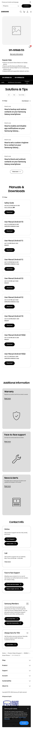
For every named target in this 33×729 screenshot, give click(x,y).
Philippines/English (7, 696)
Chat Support (11, 539)
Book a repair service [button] (13, 589)
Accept (24, 723)
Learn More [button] (10, 644)
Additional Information (14, 82)
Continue (26, 6)
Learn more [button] (10, 543)
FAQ (14, 94)
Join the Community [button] (13, 623)
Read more (7, 398)
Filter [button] (5, 101)
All (9, 94)
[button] (16, 110)
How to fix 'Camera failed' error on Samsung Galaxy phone (16, 68)
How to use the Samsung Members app (14, 66)
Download (10, 212)
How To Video (21, 94)
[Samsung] (5, 11)
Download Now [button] (11, 619)
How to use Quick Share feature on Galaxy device (15, 63)
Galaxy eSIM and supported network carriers (16, 71)
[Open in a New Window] (10, 705)
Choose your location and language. (10, 2)
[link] (30, 47)
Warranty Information (16, 54)
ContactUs (27, 82)
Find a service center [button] (13, 584)
